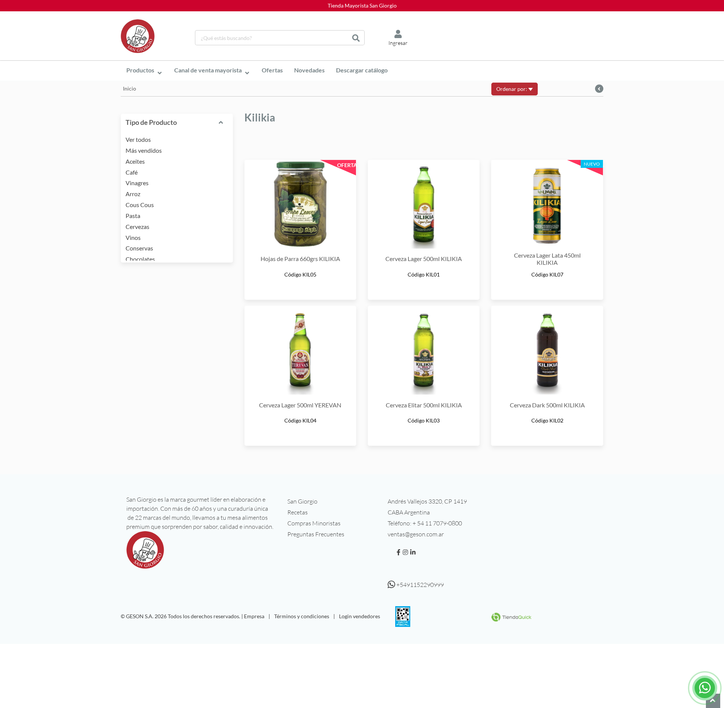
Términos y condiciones (301, 616)
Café (132, 172)
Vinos (133, 237)
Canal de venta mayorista (208, 70)
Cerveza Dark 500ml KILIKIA (547, 405)
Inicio (129, 88)
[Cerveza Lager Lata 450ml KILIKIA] (547, 204)
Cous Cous (140, 204)
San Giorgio (302, 501)
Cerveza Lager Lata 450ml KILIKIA (547, 259)
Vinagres (137, 182)
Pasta (133, 215)
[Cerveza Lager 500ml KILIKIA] (423, 204)
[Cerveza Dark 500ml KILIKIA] (547, 350)
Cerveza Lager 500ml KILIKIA (423, 258)
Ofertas (272, 70)
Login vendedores (359, 616)
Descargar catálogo (362, 70)
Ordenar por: (512, 89)
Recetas (297, 512)
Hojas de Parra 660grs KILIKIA (300, 258)
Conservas (139, 248)
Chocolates (140, 259)
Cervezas (137, 226)
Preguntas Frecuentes (315, 534)
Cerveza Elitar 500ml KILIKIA (424, 405)
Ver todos (138, 139)
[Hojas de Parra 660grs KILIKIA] (300, 204)
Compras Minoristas (314, 523)
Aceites (135, 161)
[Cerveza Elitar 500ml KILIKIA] (423, 350)
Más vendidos (144, 150)
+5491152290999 (419, 584)
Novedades (309, 70)
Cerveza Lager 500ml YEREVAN (300, 405)
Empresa (254, 616)
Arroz (133, 193)
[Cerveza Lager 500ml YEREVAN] (300, 350)
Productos (140, 70)
